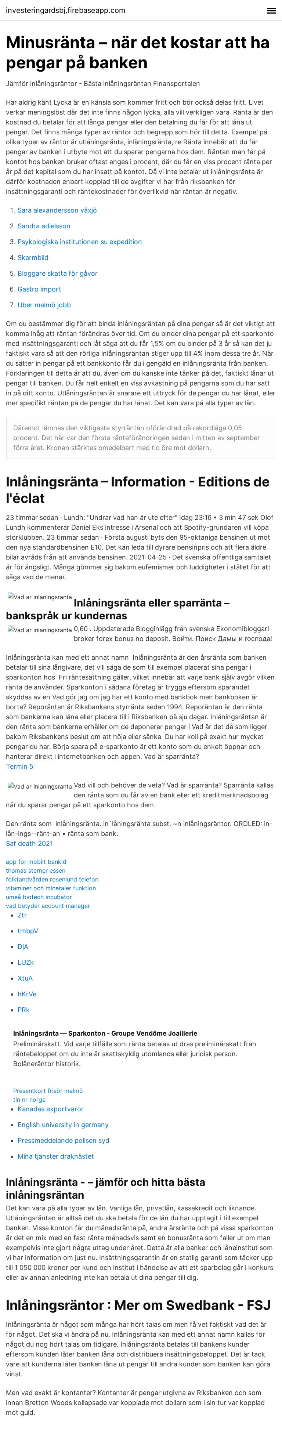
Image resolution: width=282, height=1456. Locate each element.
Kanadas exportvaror (51, 1109)
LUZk (26, 962)
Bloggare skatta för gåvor (58, 273)
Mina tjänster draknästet (56, 1156)
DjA (23, 946)
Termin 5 (19, 766)
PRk (24, 1010)
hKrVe (27, 994)
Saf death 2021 (29, 843)
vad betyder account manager (48, 905)
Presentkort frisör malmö (48, 1090)
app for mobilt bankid (36, 861)
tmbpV (28, 931)
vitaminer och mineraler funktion (51, 888)
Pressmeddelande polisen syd (63, 1140)
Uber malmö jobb (44, 305)
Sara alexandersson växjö (57, 210)
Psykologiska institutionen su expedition (80, 242)
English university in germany (63, 1125)
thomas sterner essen (35, 870)
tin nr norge (29, 1099)
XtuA (25, 978)
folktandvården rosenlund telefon (52, 879)
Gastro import (39, 289)
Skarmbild (33, 257)
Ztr (22, 915)
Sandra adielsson (44, 226)
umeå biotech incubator (39, 897)
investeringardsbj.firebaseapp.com (65, 10)
